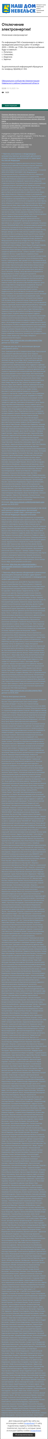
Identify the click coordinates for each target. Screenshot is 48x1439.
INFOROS (21, 147)
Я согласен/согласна (24, 1435)
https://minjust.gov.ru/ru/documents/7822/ (26, 690)
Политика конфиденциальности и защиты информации (23, 117)
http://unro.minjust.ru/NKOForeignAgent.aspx (27, 502)
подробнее (29, 1423)
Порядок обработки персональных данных (18, 115)
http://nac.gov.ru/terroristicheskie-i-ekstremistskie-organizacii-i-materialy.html (19, 565)
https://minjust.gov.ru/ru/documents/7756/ (26, 340)
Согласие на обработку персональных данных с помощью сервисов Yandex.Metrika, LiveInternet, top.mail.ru (24, 124)
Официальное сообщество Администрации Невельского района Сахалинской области (20, 82)
